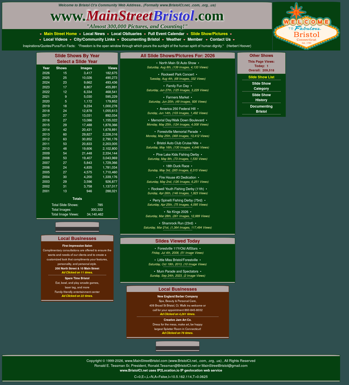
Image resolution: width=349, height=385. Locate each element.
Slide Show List (261, 76)
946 (89, 190)
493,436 (111, 82)
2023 (46, 86)
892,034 (111, 115)
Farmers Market (177, 97)
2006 (46, 167)
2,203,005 (110, 143)
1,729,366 (110, 162)
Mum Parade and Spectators (177, 271)
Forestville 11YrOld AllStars (178, 248)
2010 (46, 148)
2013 (46, 134)
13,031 (87, 115)
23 (65, 82)
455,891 (111, 86)
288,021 (111, 190)
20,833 (87, 143)
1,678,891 (110, 129)
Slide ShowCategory (261, 86)
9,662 (88, 82)
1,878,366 (110, 124)
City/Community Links (94, 39)
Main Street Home (60, 33)
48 (65, 148)
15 (65, 72)
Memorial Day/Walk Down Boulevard (177, 120)
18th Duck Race (177, 165)
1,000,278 (110, 105)
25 (65, 77)
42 (65, 129)
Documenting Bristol (140, 39)
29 (65, 124)
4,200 (88, 176)
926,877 (111, 181)
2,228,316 (110, 134)
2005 (46, 172)
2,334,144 (110, 153)
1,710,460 (110, 172)
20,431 (87, 129)
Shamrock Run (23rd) (177, 223)
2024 (46, 82)
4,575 (88, 172)
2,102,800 (110, 148)
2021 (46, 96)
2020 (46, 101)
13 (65, 190)
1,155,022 (110, 120)
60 (65, 134)
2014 (46, 129)
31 (65, 186)
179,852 (111, 101)
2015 (46, 124)
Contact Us (220, 39)
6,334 (88, 91)
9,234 (88, 105)
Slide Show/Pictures (209, 33)
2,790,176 (110, 138)
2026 (46, 72)
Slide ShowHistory (261, 97)
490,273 (111, 77)
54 (65, 153)
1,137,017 (110, 186)
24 (65, 110)
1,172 (88, 101)
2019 (46, 105)
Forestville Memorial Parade (177, 131)
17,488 (87, 124)
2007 (46, 162)
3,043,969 (110, 157)
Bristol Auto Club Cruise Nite (177, 142)
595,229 (111, 96)
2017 (46, 115)
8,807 (88, 86)
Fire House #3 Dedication (177, 177)
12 (65, 91)
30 (65, 176)
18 (65, 105)
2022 (46, 91)
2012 (46, 138)
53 (65, 143)
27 (65, 115)
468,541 (111, 91)
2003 (46, 181)
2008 (46, 157)
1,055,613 (110, 110)
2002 (46, 186)
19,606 (87, 148)
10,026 (87, 77)
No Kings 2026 (177, 211)
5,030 (88, 96)
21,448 (87, 153)
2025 (46, 77)
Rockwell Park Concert (177, 74)
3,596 (88, 181)
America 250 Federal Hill (178, 108)
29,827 (87, 134)
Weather (173, 39)
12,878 (87, 110)
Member (196, 39)
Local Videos (55, 39)
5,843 (88, 162)
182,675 (111, 72)
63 (65, 138)
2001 (46, 190)
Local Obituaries (126, 33)
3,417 (88, 72)
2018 (46, 110)
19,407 (87, 157)
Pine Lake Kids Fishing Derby (177, 154)
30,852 (87, 138)
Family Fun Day (177, 85)
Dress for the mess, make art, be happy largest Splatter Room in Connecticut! (177, 324)
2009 (46, 153)
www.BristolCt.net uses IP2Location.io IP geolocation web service (171, 370)
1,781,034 (110, 167)
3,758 (88, 186)
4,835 (88, 167)
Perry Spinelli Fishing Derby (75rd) (177, 200)
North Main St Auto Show (177, 62)
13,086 (87, 120)
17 (65, 86)
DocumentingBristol (261, 109)
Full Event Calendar (166, 33)
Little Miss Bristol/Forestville (177, 259)
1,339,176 (110, 176)
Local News (94, 33)
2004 (46, 176)
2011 (46, 143)
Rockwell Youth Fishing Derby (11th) (177, 188)
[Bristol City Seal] (306, 49)
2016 (46, 120)
